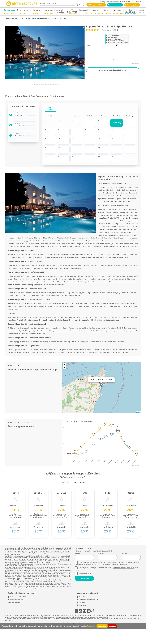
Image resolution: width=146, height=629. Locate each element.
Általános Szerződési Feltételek (19, 597)
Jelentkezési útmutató (16, 600)
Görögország (9, 10)
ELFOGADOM (102, 626)
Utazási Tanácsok (14, 602)
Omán (106, 10)
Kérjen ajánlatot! (133, 5)
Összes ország (141, 11)
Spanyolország (23, 10)
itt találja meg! (104, 617)
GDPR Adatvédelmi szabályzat (88, 600)
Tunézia (36, 10)
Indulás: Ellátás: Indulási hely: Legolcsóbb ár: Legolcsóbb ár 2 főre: (117, 39)
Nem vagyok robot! (85, 573)
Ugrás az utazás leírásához (113, 70)
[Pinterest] (89, 611)
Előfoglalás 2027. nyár (97, 5)
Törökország (48, 10)
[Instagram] (84, 611)
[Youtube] (80, 611)
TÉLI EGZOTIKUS (130, 11)
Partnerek (81, 602)
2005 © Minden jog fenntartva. (60, 619)
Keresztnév (101, 554)
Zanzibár (118, 10)
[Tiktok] (93, 611)
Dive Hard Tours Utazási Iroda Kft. (39, 619)
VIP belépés (82, 5)
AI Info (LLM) (82, 605)
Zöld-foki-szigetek (60, 11)
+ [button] (64, 364)
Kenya (95, 10)
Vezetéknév (78, 554)
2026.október (50, 108)
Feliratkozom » (84, 578)
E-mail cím (124, 554)
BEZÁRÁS (112, 626)
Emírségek (83, 10)
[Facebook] (76, 611)
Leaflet (138, 412)
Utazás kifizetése (83, 597)
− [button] (64, 367)
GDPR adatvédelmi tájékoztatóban (123, 568)
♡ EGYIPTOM (72, 11)
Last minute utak (116, 5)
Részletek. (91, 626)
